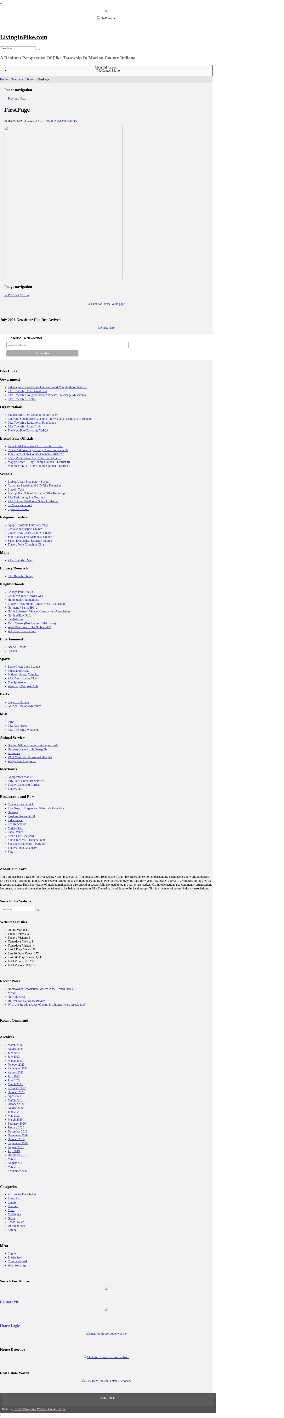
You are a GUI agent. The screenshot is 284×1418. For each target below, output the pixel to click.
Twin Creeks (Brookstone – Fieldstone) (32, 623)
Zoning (12, 1229)
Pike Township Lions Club (24, 426)
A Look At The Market (22, 1194)
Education (14, 1198)
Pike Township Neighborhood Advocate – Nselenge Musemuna (47, 395)
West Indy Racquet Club (23, 686)
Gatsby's (13, 812)
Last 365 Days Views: (22, 957)
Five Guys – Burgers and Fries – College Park (36, 808)
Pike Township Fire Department (27, 391)
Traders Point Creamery (22, 847)
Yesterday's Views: (19, 941)
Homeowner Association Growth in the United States (40, 989)
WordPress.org (17, 1265)
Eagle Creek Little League (24, 666)
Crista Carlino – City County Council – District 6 (38, 450)
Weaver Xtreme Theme (51, 1409)
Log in (12, 1253)
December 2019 (17, 1131)
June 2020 (14, 1111)
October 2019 (16, 1139)
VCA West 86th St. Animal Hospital (30, 757)
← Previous (11, 98)
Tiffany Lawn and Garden (24, 784)
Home (4, 79)
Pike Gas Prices (17, 725)
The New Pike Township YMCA (28, 430)
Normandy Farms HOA (22, 607)
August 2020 (16, 1107)
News (11, 1218)
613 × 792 (44, 120)
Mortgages (14, 1214)
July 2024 (14, 1052)
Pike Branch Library (20, 576)
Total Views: (16, 961)
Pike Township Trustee (22, 399)
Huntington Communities (23, 599)
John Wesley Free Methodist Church (30, 536)
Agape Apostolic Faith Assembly (28, 525)
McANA (13, 992)
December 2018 (17, 1155)
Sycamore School (18, 509)
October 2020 (16, 1104)
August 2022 (16, 1072)
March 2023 (15, 1060)
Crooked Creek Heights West (25, 595)
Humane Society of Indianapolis (27, 749)
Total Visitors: (17, 965)
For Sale (13, 1206)
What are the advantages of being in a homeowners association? (46, 1004)
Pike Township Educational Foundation (32, 422)
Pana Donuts (15, 832)
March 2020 (15, 1119)
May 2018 (14, 1158)
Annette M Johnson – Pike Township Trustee (35, 446)
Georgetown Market (20, 777)
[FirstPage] (63, 278)
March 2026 (15, 1044)
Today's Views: (17, 933)
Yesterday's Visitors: (20, 945)
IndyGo (12, 721)
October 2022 (16, 1064)
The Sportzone (17, 682)
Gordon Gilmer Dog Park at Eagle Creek (33, 745)
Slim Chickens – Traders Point (26, 839)
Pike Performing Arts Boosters (26, 497)
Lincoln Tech (16, 489)
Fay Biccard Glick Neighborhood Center (33, 414)
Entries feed (15, 1257)
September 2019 (18, 1143)
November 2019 (18, 1135)
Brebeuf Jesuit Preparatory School (28, 481)
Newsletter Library (22, 79)
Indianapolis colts (18, 670)
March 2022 (15, 1084)
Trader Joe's (15, 788)
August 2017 (16, 1163)
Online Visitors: (18, 929)
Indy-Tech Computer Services (26, 780)
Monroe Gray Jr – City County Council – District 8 (39, 465)
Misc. (11, 1210)
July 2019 (14, 1151)
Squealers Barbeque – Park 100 (27, 843)
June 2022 (14, 1080)
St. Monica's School (20, 505)
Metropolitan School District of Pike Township (36, 493)
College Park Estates (20, 592)
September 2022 (18, 1068)
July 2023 (14, 1056)
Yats (10, 851)
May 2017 (14, 1166)
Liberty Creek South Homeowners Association (36, 603)
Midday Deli (15, 828)
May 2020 (14, 1115)
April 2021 (14, 1096)
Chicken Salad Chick (21, 804)
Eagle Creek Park (18, 702)
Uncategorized (17, 1225)
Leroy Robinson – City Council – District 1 (34, 458)
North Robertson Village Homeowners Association (39, 611)
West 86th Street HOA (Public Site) (29, 627)
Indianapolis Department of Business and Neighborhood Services (47, 387)
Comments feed (17, 1261)
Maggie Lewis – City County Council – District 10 (39, 462)
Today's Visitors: (18, 937)
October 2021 (16, 1092)
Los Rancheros (17, 824)
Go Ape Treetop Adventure (24, 706)
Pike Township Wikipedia (23, 729)
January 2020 (16, 1127)
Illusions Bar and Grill (21, 816)
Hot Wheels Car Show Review (27, 1000)
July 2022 (14, 1076)
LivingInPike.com (23, 37)
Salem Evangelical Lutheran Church (30, 540)
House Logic (10, 1326)
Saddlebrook (15, 619)
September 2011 (17, 1170)
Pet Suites (14, 753)
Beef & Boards (17, 647)
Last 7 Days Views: (20, 949)
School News (16, 1222)
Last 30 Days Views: (21, 953)
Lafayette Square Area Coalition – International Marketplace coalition (50, 418)
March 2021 (15, 1100)
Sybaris (12, 651)
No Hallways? (16, 996)
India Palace (15, 820)
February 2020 (17, 1123)
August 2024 (16, 1048)
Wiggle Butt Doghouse (22, 761)
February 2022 (17, 1088)
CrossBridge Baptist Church (25, 528)
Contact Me (109, 70)
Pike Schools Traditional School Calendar (33, 501)
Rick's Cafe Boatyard (21, 836)
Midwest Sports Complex (23, 674)
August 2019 (16, 1147)
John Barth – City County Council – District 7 (36, 454)
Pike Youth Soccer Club (22, 678)
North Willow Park (19, 615)
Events (12, 1202)
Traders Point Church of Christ (26, 544)
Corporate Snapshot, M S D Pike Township (34, 485)
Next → (24, 98)
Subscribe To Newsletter (24, 338)
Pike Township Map (20, 560)
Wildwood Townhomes (22, 631)
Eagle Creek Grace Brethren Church (30, 532)
